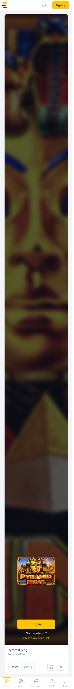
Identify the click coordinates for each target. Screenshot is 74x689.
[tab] (15, 666)
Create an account (36, 638)
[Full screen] (51, 667)
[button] (51, 667)
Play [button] (15, 666)
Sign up (61, 5)
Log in (43, 5)
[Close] (61, 667)
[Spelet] (5, 5)
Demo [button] (28, 666)
